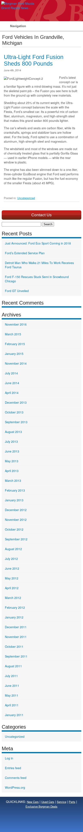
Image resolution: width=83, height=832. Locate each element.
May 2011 (11, 695)
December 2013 (16, 402)
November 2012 (16, 519)
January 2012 (14, 617)
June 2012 (12, 568)
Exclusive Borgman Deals (41, 806)
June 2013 (12, 451)
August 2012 (13, 549)
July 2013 (11, 441)
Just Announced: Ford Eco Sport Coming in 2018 (38, 243)
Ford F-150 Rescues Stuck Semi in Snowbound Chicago (37, 279)
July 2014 (11, 373)
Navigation (18, 26)
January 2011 (14, 715)
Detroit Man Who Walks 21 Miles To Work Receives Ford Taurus (39, 265)
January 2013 (14, 500)
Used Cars (47, 802)
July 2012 (11, 559)
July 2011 (11, 676)
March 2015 (13, 334)
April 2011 (12, 705)
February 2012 (15, 607)
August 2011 (13, 666)
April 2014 (12, 393)
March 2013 (13, 480)
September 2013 (16, 422)
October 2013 (14, 412)
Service (61, 802)
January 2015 (14, 353)
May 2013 (11, 461)
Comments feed (15, 778)
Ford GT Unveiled (17, 291)
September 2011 (16, 656)
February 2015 (15, 344)
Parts (72, 802)
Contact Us (41, 215)
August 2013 (13, 432)
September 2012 (16, 539)
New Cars (33, 802)
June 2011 (12, 685)
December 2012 (16, 510)
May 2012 (11, 578)
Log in (9, 758)
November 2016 (16, 324)
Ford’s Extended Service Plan (25, 253)
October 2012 (14, 529)
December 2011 (16, 627)
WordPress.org (15, 787)
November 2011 (16, 637)
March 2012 (13, 598)
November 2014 (16, 363)
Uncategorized (26, 198)
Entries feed (13, 768)
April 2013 (12, 471)
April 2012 (12, 588)
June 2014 (12, 383)
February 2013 (15, 490)
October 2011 (14, 646)
